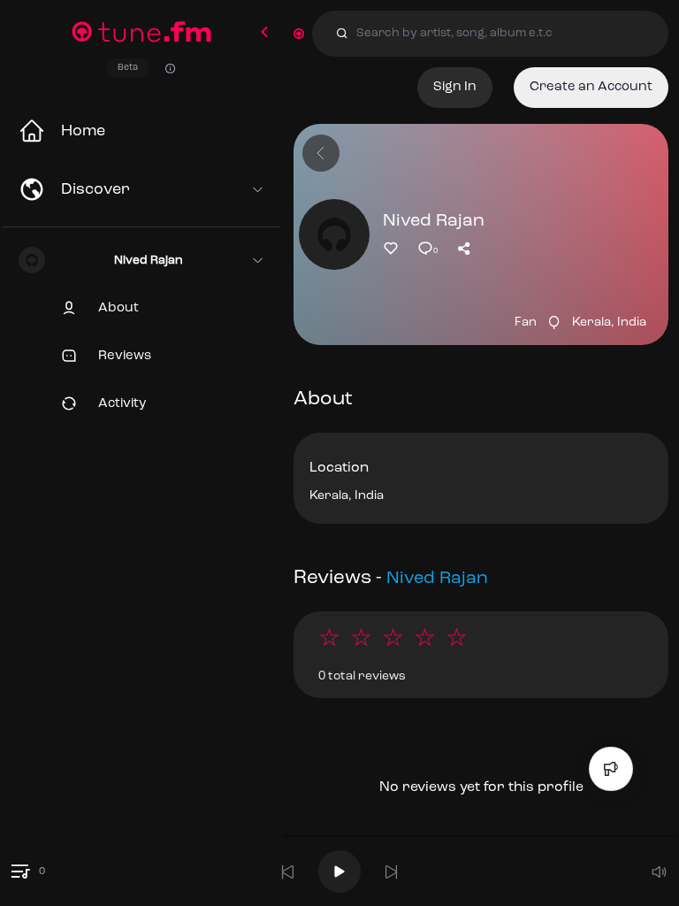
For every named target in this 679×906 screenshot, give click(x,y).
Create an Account (591, 87)
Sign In (455, 87)
